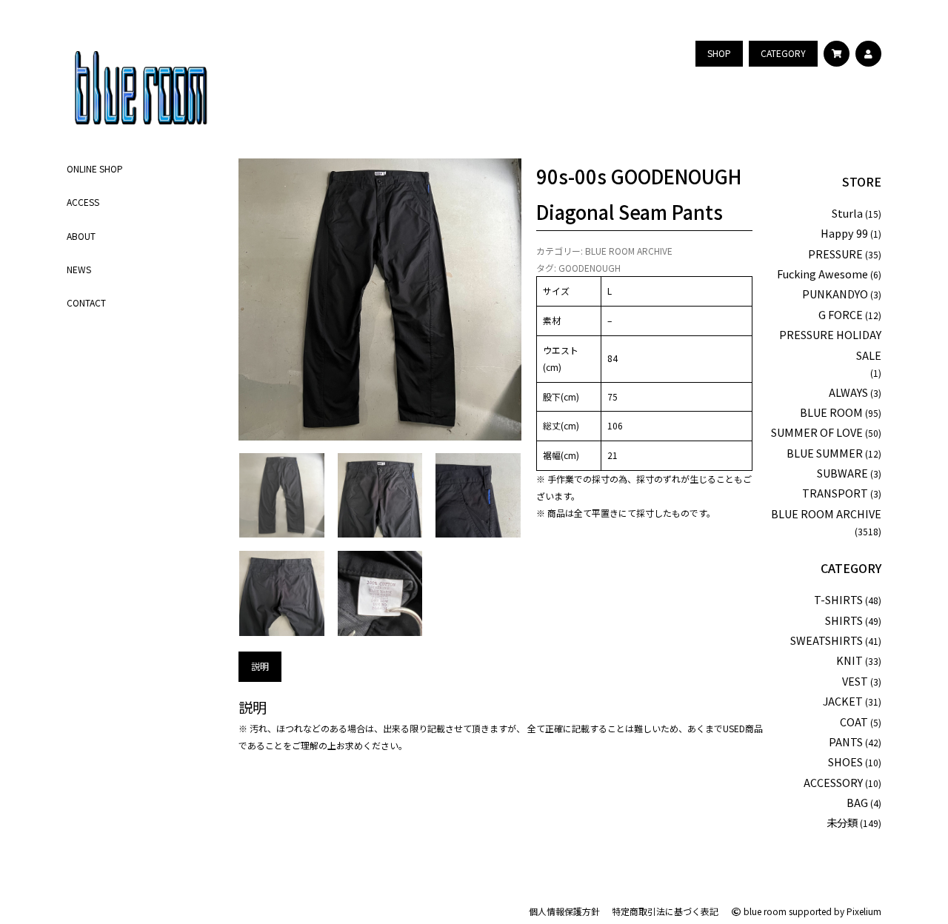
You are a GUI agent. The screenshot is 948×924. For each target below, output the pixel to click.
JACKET (843, 701)
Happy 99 (844, 233)
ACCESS (83, 201)
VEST (855, 681)
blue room (764, 911)
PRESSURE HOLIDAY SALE (830, 344)
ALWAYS (848, 392)
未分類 (842, 822)
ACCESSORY (833, 782)
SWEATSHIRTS (826, 640)
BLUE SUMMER (825, 453)
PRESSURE (835, 253)
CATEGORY (851, 568)
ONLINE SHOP (95, 168)
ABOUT (81, 235)
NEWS (79, 268)
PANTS (846, 741)
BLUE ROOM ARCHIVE (628, 250)
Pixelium (864, 911)
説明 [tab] (260, 666)
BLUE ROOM (831, 412)
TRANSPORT (835, 492)
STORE (861, 181)
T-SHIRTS (838, 599)
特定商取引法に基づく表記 (665, 911)
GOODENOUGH (589, 267)
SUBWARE (842, 473)
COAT (854, 721)
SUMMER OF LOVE (817, 432)
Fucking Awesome (822, 273)
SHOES (845, 761)
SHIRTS (844, 620)
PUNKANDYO (835, 293)
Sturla (847, 213)
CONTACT (86, 302)
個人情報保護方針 (564, 911)
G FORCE (840, 314)
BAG (857, 802)
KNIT (849, 660)
